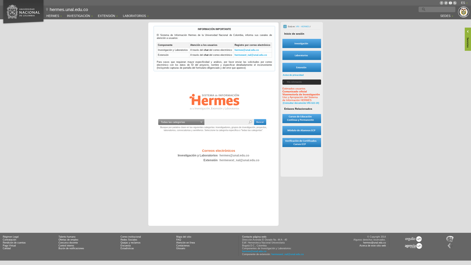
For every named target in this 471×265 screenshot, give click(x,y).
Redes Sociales (129, 240)
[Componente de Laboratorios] (301, 55)
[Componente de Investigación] (301, 43)
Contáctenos (183, 245)
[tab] (299, 82)
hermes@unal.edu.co (247, 50)
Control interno (66, 245)
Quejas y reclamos (131, 242)
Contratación (9, 240)
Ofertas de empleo (68, 240)
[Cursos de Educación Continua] (301, 118)
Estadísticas (127, 248)
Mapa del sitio (183, 237)
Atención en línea (185, 242)
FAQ (178, 240)
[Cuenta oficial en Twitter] (446, 3)
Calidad (7, 248)
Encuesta (126, 245)
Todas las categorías (173, 122)
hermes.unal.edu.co (69, 9)
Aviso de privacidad (293, 75)
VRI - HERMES (302, 26)
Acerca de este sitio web (373, 245)
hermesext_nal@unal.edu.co (251, 55)
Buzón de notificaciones (71, 248)
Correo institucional (131, 237)
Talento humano (67, 237)
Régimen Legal (11, 237)
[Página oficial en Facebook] (441, 3)
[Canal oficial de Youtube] (450, 3)
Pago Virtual (9, 245)
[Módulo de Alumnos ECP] (301, 130)
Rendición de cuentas (14, 242)
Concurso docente (68, 242)
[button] (260, 122)
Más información (294, 82)
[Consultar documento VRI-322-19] (301, 103)
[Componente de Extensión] (301, 67)
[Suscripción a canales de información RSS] (455, 3)
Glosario (180, 248)
